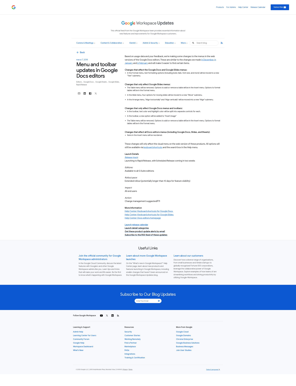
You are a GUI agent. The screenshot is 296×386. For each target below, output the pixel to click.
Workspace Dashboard (83, 346)
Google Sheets (101, 82)
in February (142, 63)
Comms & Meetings (85, 43)
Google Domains (183, 335)
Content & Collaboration (112, 43)
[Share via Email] (79, 93)
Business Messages (184, 346)
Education (170, 43)
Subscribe (280, 7)
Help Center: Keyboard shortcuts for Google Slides (149, 214)
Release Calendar (258, 7)
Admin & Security (151, 43)
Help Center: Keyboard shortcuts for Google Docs (149, 211)
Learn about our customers (188, 255)
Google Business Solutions (187, 343)
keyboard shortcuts (152, 147)
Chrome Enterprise (184, 339)
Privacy (125, 369)
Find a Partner (131, 343)
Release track (131, 157)
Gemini (133, 43)
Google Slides (113, 82)
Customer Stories (132, 335)
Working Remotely (133, 339)
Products (220, 7)
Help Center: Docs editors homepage (143, 218)
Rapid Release (81, 85)
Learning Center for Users (84, 335)
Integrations (130, 354)
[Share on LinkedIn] (84, 93)
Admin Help (78, 332)
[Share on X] (96, 93)
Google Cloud (182, 332)
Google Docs (88, 82)
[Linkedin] (112, 315)
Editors (79, 82)
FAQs (127, 350)
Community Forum (81, 339)
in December (207, 60)
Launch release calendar (136, 224)
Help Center (243, 7)
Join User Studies (183, 350)
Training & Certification (135, 358)
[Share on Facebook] (90, 93)
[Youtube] (101, 315)
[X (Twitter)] (107, 315)
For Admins (231, 7)
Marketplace (130, 346)
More (184, 43)
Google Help (78, 343)
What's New (78, 350)
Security (128, 332)
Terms (130, 369)
